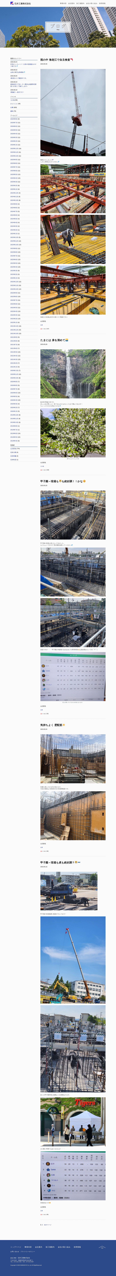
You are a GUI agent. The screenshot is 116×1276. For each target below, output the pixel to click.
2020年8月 (14, 385)
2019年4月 (14, 441)
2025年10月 (14, 156)
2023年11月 (14, 241)
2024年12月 (14, 193)
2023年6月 (14, 259)
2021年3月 (14, 359)
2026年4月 (14, 133)
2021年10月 (14, 333)
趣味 (11, 111)
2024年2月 (14, 230)
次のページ (47, 1225)
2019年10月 (14, 422)
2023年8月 (14, 252)
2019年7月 (14, 430)
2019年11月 (14, 418)
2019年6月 (14, 433)
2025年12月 (14, 148)
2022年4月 (14, 311)
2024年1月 (14, 233)
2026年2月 (14, 141)
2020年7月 (14, 389)
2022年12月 (14, 281)
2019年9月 (14, 426)
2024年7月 (14, 211)
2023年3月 (14, 270)
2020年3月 (14, 404)
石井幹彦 (13, 459)
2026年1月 (14, 145)
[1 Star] (41, 329)
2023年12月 (14, 237)
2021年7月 (14, 344)
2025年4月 (14, 178)
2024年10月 (14, 200)
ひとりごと (14, 103)
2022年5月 (14, 307)
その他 (42, 466)
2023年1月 (14, 278)
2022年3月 (14, 315)
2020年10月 (14, 378)
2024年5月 (14, 219)
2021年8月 (14, 341)
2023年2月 (14, 274)
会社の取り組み (91, 3)
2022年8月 (14, 296)
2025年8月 (14, 163)
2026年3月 (14, 137)
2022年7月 (14, 300)
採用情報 (102, 3)
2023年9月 (14, 248)
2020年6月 (14, 393)
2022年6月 (14, 304)
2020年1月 (14, 411)
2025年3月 (14, 182)
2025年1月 (14, 189)
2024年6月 (14, 215)
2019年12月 (14, 415)
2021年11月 (14, 330)
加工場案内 (80, 3)
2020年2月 (14, 407)
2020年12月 (14, 370)
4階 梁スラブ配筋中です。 (19, 78)
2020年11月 (14, 374)
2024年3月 (14, 226)
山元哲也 (13, 448)
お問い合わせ (14, 1251)
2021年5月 (14, 352)
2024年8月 (14, 207)
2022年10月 (14, 289)
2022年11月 (14, 285)
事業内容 (63, 3)
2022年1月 (14, 322)
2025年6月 (14, 170)
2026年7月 (14, 122)
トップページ (15, 1247)
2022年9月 (14, 293)
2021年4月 (14, 356)
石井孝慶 (13, 456)
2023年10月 (14, 244)
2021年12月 (14, 326)
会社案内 (71, 3)
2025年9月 (14, 159)
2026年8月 (14, 119)
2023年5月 (14, 263)
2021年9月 (14, 337)
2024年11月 (14, 196)
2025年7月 (14, 167)
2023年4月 (14, 267)
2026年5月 (14, 130)
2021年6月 (14, 348)
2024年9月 (14, 204)
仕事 (41, 325)
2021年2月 (14, 363)
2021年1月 (14, 367)
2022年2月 (14, 318)
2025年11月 (14, 152)
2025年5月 (14, 174)
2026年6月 (14, 126)
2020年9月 (14, 381)
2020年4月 (14, 400)
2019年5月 (14, 437)
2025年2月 (14, 185)
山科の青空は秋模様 (16, 72)
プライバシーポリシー (27, 1251)
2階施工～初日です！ (17, 92)
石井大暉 (13, 452)
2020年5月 (14, 396)
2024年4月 (14, 222)
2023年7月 (14, 256)
